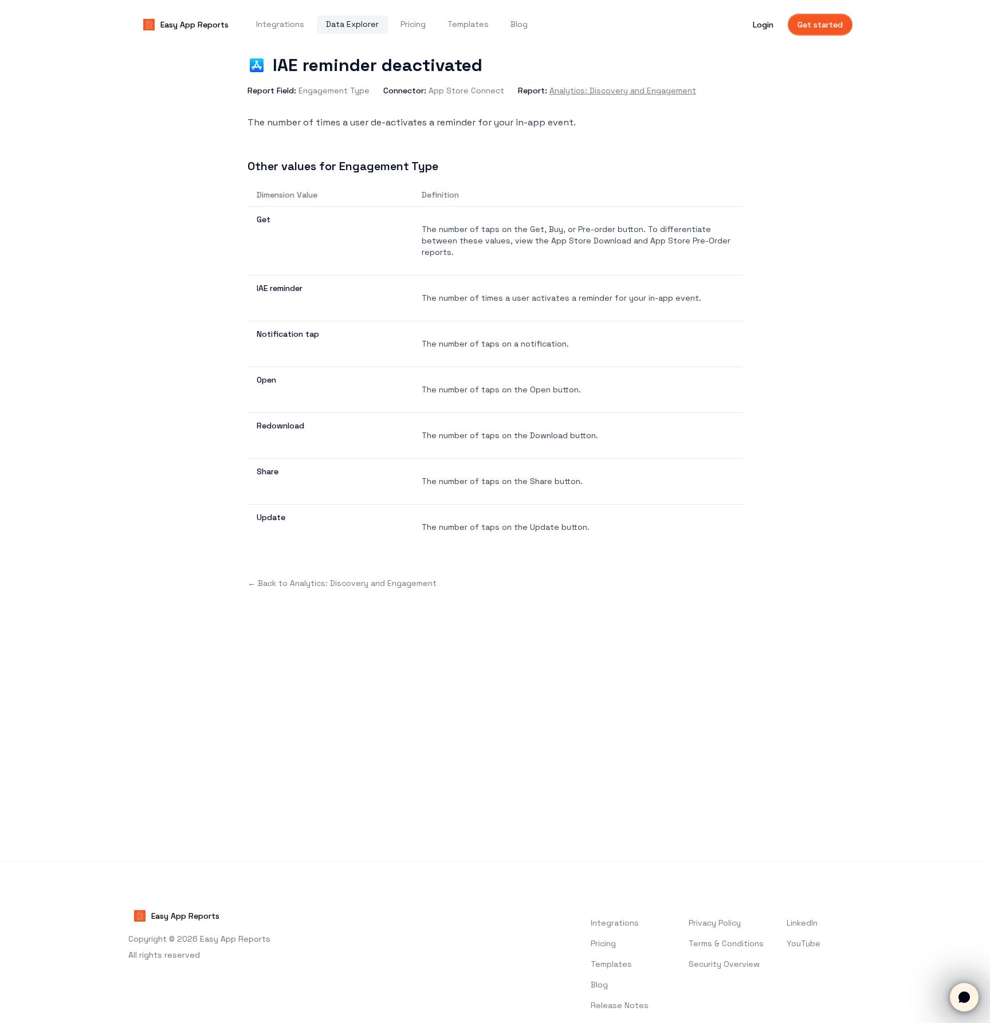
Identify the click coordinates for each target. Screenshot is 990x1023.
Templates (468, 24)
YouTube (803, 943)
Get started (820, 24)
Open (266, 380)
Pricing (413, 24)
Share (267, 471)
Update (271, 517)
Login (763, 24)
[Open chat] (964, 997)
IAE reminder (279, 288)
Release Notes (620, 1005)
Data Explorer (352, 24)
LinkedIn (802, 923)
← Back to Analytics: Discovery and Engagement (342, 583)
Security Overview (724, 964)
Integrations (280, 24)
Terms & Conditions (726, 943)
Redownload (280, 425)
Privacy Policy (715, 923)
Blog (519, 24)
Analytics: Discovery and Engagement (622, 90)
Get (263, 219)
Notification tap (288, 334)
